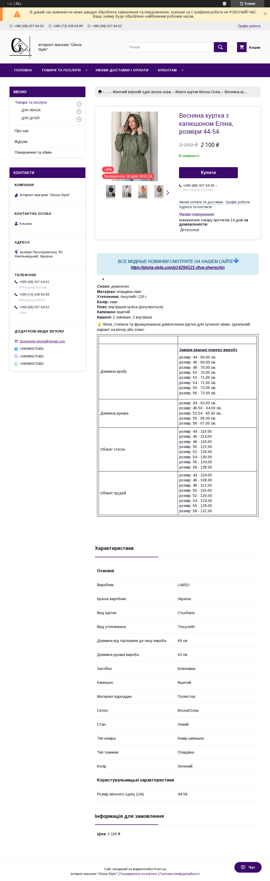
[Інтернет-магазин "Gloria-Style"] (20, 56)
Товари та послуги (61, 70)
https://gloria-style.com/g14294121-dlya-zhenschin (178, 267)
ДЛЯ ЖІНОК (31, 110)
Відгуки (21, 142)
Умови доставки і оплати (121, 70)
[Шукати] (220, 47)
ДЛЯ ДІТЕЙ (30, 118)
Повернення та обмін (33, 152)
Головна (23, 70)
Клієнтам (167, 70)
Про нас (22, 131)
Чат (252, 867)
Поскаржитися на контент (138, 874)
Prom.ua (160, 869)
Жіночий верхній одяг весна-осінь (142, 92)
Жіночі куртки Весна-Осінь (198, 92)
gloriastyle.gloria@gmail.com (42, 341)
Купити (208, 172)
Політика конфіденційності (180, 874)
